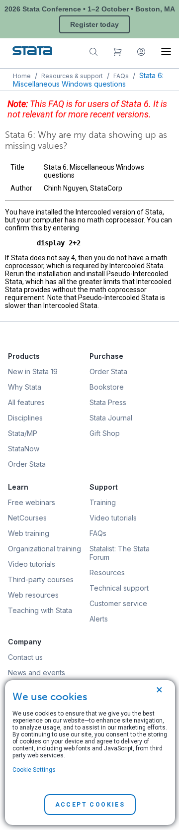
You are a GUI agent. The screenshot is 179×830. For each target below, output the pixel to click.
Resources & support (72, 76)
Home (22, 76)
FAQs (121, 76)
